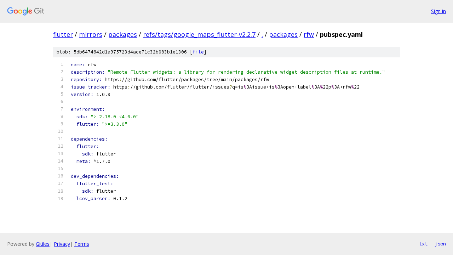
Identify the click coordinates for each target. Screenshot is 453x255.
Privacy (62, 243)
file (198, 52)
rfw (309, 34)
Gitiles (43, 243)
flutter (63, 34)
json (440, 243)
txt (423, 243)
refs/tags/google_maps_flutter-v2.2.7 (199, 34)
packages (122, 34)
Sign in (438, 11)
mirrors (90, 34)
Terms (81, 243)
